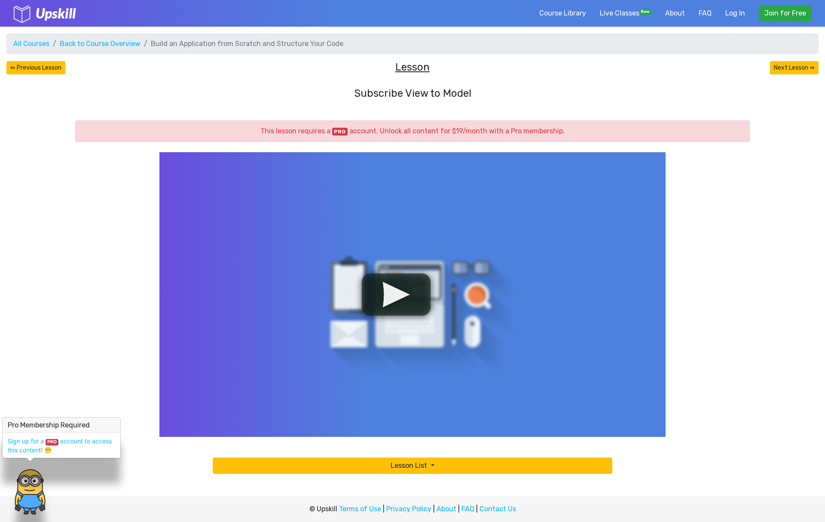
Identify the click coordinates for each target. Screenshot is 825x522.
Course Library (562, 13)
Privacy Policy (408, 509)
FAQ (705, 13)
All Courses (31, 44)
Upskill (56, 13)
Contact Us (498, 509)
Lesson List (410, 465)
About (675, 13)
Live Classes (625, 13)
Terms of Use (360, 509)
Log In (735, 13)
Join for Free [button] (785, 13)
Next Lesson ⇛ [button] (794, 67)
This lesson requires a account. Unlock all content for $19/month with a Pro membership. (412, 131)
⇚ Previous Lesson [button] (35, 67)
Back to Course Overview (100, 44)
